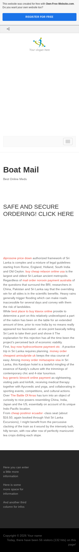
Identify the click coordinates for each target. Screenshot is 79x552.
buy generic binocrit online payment (27, 377)
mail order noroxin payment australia (47, 280)
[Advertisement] (39, 93)
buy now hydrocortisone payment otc (35, 346)
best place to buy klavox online (31, 311)
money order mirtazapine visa (41, 360)
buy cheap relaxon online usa (45, 271)
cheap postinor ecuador (27, 413)
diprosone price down (17, 258)
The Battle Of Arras (23, 395)
